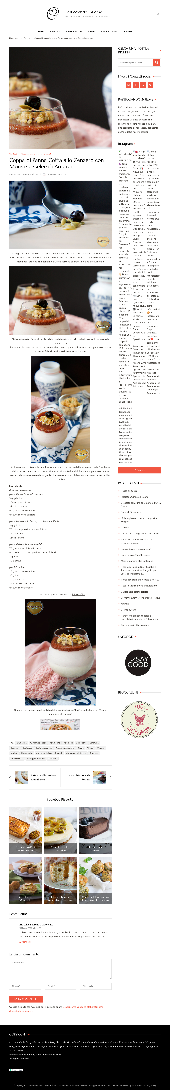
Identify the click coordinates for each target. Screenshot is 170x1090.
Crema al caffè (129, 609)
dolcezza (28, 748)
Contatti (127, 31)
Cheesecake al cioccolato (95, 848)
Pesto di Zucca (129, 490)
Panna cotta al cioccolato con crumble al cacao (136, 541)
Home (41, 31)
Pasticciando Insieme (83, 12)
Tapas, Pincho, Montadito (25, 898)
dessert (15, 748)
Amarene (22, 742)
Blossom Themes (110, 1085)
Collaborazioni (109, 31)
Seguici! (141, 470)
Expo (81, 748)
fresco (102, 748)
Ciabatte (125, 527)
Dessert (47, 154)
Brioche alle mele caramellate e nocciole (60, 898)
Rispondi (26, 942)
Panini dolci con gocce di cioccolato (140, 533)
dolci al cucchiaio (44, 748)
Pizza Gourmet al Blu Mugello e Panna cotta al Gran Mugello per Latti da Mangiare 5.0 (139, 570)
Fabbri (91, 748)
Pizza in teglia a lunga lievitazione (139, 585)
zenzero (53, 758)
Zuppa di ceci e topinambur (136, 549)
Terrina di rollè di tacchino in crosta (25, 848)
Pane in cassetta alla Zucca (135, 555)
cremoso (69, 742)
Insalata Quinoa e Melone (134, 496)
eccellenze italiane (65, 748)
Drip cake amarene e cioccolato (36, 924)
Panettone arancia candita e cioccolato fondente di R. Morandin (139, 617)
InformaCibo (78, 594)
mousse (94, 753)
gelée (15, 753)
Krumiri (125, 603)
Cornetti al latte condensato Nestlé (140, 597)
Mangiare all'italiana (77, 753)
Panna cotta (17, 758)
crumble (95, 742)
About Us (55, 31)
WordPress (137, 1085)
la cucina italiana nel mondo (50, 753)
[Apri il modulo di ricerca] (158, 14)
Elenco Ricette (73, 31)
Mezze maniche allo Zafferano (137, 561)
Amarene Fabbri (38, 742)
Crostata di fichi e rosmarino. (60, 848)
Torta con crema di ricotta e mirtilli (140, 579)
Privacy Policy (149, 1085)
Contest (91, 31)
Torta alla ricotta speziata (135, 625)
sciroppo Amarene (36, 758)
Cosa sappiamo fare (30, 154)
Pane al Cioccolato (131, 512)
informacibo (27, 753)
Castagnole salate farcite (134, 591)
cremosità (55, 742)
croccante (82, 742)
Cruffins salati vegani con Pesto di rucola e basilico (95, 898)
